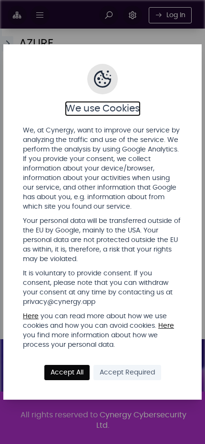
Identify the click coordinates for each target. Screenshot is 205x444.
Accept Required (127, 372)
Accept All (67, 372)
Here (31, 316)
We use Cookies (103, 108)
